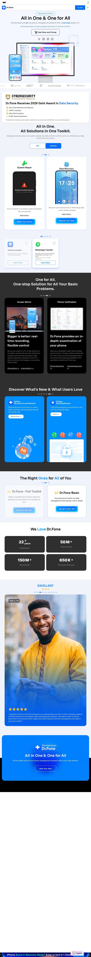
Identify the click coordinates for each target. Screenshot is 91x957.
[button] (42, 154)
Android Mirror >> (27, 368)
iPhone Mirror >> (13, 368)
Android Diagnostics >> (74, 367)
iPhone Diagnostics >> (57, 367)
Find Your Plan (45, 769)
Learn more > (24, 215)
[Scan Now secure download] (39, 39)
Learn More (18, 263)
